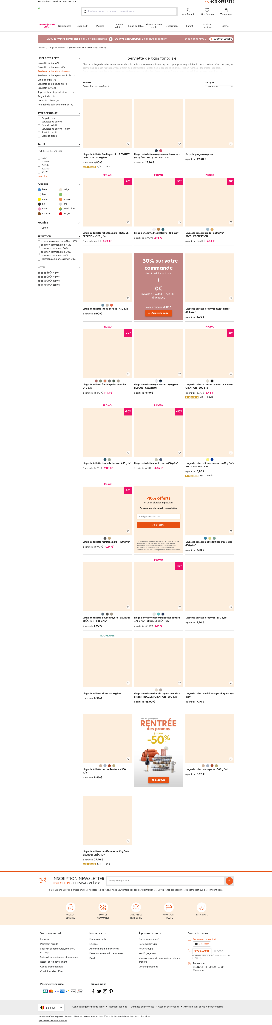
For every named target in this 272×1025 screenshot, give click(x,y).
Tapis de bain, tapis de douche (54, 92)
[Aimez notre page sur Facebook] (93, 993)
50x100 (46, 169)
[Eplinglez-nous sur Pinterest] (111, 993)
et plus (56, 273)
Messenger (204, 944)
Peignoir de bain (46, 96)
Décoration (172, 26)
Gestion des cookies (168, 1007)
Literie (225, 26)
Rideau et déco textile (154, 26)
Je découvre (158, 780)
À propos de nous (150, 933)
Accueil (41, 48)
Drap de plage (49, 136)
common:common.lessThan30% (59, 259)
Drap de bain (45, 80)
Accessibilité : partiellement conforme (203, 1007)
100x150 (46, 162)
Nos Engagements (148, 953)
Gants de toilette (46, 101)
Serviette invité (46, 88)
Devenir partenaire (148, 967)
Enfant (189, 26)
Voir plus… (43, 176)
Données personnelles (142, 1007)
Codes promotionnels (51, 967)
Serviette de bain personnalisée (54, 76)
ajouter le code (223, 39)
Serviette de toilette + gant (56, 129)
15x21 (44, 158)
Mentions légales (118, 1007)
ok (229, 881)
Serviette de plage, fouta (51, 84)
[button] (51, 1007)
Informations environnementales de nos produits (159, 960)
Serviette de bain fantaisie (52, 71)
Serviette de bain (47, 63)
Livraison (45, 939)
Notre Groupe (146, 949)
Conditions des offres (51, 971)
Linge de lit (82, 26)
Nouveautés (64, 26)
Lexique (93, 944)
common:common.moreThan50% (59, 241)
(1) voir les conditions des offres (52, 1021)
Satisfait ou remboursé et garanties (59, 957)
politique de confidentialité (169, 550)
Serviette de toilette (52, 122)
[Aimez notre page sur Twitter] (99, 993)
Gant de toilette (50, 125)
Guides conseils (97, 939)
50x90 (45, 172)
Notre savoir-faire (148, 944)
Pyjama (100, 26)
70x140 (45, 165)
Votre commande (51, 933)
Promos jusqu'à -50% (47, 26)
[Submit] (85, 12)
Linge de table (136, 26)
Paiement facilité (49, 944)
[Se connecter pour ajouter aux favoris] (128, 144)
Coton (45, 228)
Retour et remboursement (53, 962)
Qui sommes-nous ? (149, 939)
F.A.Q (92, 958)
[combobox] (129, 11)
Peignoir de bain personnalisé (54, 105)
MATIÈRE (43, 223)
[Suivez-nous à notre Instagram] (105, 993)
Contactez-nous (198, 933)
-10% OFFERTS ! (222, 1)
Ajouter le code (160, 313)
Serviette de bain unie (49, 67)
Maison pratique (207, 26)
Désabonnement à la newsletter (106, 953)
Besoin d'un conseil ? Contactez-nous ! (58, 2)
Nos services (97, 933)
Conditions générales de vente (88, 1007)
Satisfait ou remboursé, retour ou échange (57, 951)
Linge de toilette (118, 26)
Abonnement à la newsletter (104, 949)
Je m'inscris (158, 525)
